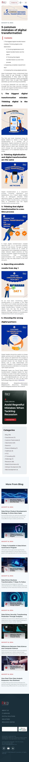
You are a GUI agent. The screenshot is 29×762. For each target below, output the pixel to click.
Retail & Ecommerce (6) (12, 464)
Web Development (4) (11, 469)
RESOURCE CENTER (8, 722)
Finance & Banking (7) (11, 448)
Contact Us (14, 2)
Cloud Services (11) (10, 437)
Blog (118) (8, 435)
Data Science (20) (10, 443)
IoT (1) (6, 453)
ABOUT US (5, 710)
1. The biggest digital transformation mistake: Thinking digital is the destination (14, 44)
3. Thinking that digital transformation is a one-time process (14, 59)
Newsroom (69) (9, 461)
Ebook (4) (8, 445)
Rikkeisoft (21, 380)
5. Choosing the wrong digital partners (15, 70)
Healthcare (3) (9, 451)
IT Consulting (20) (10, 456)
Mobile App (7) (9, 459)
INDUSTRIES (6, 719)
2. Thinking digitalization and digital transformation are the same (15, 52)
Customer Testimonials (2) (12, 440)
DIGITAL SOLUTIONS (8, 716)
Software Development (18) (13, 467)
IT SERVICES (6, 713)
